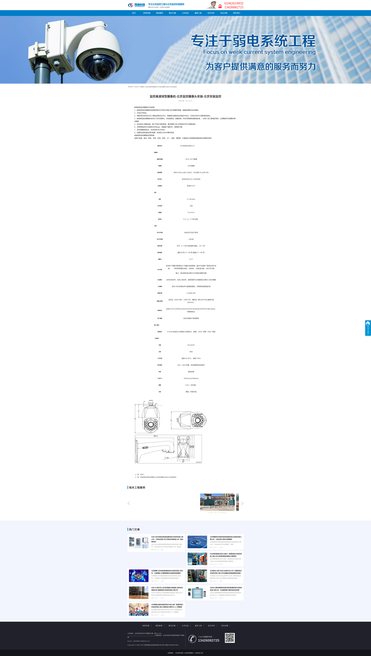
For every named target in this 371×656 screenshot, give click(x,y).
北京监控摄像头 (189, 653)
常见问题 (223, 13)
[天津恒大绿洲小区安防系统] (227, 502)
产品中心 (136, 86)
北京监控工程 (199, 653)
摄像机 (142, 86)
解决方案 (172, 13)
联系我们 (236, 13)
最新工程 (198, 13)
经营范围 (146, 13)
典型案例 (159, 13)
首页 (134, 13)
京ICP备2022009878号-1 (170, 645)
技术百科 (211, 13)
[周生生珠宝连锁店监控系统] (191, 502)
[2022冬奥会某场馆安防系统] (155, 502)
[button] (242, 503)
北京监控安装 (179, 653)
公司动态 (185, 13)
